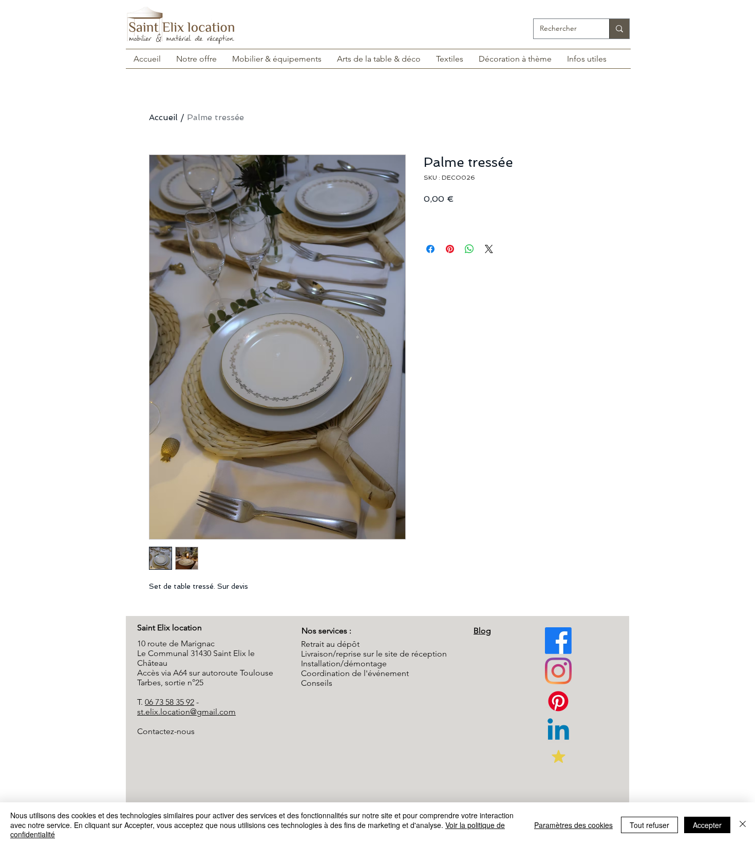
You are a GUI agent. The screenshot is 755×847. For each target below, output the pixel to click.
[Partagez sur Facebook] (430, 249)
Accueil (163, 117)
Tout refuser (649, 825)
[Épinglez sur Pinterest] (450, 249)
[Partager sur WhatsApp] (469, 249)
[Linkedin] (558, 731)
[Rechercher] (619, 28)
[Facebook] (558, 640)
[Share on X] (489, 249)
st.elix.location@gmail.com (186, 712)
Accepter (707, 825)
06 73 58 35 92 (169, 702)
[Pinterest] (558, 671)
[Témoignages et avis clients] (558, 756)
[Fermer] (743, 825)
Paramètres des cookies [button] (573, 825)
